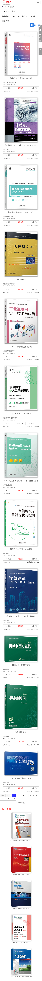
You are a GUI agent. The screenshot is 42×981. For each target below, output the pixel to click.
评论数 (33, 16)
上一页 (9, 795)
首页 (5, 7)
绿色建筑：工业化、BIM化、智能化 (21, 616)
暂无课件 (21, 88)
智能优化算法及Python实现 (21, 78)
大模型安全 (21, 280)
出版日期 (15, 16)
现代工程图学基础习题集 (21, 778)
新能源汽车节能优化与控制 (21, 549)
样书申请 (34, 88)
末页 (13, 799)
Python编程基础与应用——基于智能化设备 (21, 481)
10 (2, 799)
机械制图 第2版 (21, 732)
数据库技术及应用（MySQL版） (21, 212)
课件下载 (20, 423)
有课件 (6, 21)
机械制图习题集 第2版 (21, 665)
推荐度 (24, 16)
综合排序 (5, 16)
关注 (9, 88)
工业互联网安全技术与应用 (21, 347)
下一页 (7, 799)
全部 (13, 11)
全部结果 (11, 7)
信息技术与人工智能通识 (21, 414)
